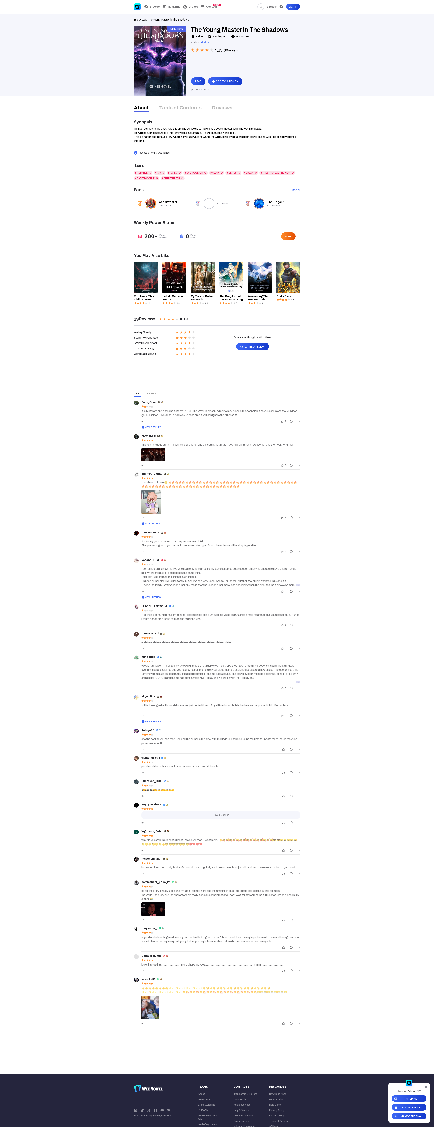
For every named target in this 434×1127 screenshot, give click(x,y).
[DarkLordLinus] (136, 956)
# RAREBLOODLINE (145, 178)
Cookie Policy (276, 1115)
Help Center (275, 1105)
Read (198, 81)
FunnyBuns (148, 402)
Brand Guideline (206, 1105)
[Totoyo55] (136, 731)
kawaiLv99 (148, 979)
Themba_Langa (151, 473)
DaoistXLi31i (150, 633)
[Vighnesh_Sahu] (136, 832)
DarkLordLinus (151, 955)
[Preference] (281, 6)
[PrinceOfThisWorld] (136, 606)
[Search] (260, 6)
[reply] (291, 421)
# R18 (158, 173)
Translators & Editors (245, 1094)
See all (296, 190)
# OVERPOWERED (194, 173)
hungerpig (148, 656)
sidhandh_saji (150, 757)
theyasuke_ (149, 928)
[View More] (298, 585)
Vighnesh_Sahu (151, 831)
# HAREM (172, 173)
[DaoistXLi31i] (136, 634)
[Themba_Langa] (136, 474)
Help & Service (241, 1110)
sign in (293, 6)
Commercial (240, 1099)
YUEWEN (203, 1110)
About (201, 1094)
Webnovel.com (137, 6)
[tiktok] (142, 1110)
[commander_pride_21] (136, 882)
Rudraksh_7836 (151, 781)
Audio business (242, 1105)
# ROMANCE (141, 173)
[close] (426, 1087)
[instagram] (135, 1110)
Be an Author (276, 1099)
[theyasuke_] (136, 929)
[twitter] (149, 1110)
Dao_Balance (150, 532)
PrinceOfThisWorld (154, 606)
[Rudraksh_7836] (136, 781)
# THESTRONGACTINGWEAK (275, 173)
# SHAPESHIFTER (171, 178)
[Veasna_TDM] (136, 560)
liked (137, 393)
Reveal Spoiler (221, 815)
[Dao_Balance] (136, 533)
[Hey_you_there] (136, 805)
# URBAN (248, 173)
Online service (241, 1121)
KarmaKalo (148, 435)
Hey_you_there (151, 804)
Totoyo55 (147, 730)
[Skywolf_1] (136, 697)
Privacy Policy (276, 1110)
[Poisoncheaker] (136, 859)
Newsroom (204, 1099)
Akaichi (205, 42)
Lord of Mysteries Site (207, 1117)
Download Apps (278, 1094)
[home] (135, 19)
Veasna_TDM (150, 560)
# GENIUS (232, 173)
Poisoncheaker (151, 858)
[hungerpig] (136, 657)
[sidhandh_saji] (136, 758)
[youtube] (162, 1110)
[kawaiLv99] (136, 980)
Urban (142, 19)
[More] (298, 421)
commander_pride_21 (156, 882)
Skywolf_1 (148, 696)
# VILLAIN (214, 173)
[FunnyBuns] (136, 403)
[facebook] (155, 1110)
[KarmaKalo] (136, 436)
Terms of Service (278, 1121)
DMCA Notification (244, 1115)
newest (152, 393)
